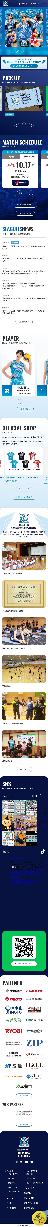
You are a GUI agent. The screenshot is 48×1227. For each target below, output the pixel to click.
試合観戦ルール (13, 1183)
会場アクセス (12, 1187)
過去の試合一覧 (13, 1192)
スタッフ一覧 (31, 1178)
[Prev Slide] (11, 51)
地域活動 (27, 1193)
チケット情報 (12, 1174)
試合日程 (11, 1178)
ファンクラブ (29, 1188)
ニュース (10, 1198)
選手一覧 (29, 1174)
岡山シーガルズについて (34, 1183)
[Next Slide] (23, 51)
